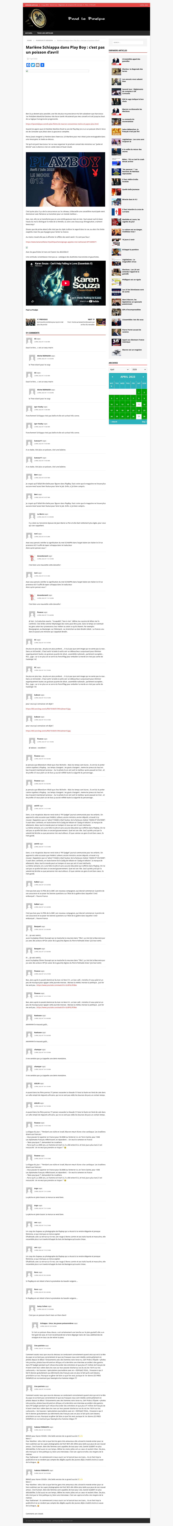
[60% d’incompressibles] (116, 312)
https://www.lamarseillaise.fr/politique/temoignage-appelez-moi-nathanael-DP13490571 (61, 242)
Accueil (28, 33)
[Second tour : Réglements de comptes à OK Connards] (116, 91)
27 (128, 416)
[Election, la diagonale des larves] (116, 71)
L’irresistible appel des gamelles (131, 60)
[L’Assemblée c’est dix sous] (116, 322)
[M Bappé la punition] (116, 252)
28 (133, 416)
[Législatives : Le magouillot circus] (116, 262)
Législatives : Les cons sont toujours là (133, 140)
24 (112, 416)
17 (112, 410)
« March (114, 422)
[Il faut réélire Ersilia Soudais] (116, 181)
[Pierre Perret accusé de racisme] (116, 332)
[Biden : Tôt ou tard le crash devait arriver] (116, 161)
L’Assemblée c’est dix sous (132, 320)
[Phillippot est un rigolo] (116, 282)
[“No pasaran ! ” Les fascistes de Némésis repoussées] (116, 171)
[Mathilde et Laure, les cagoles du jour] (116, 221)
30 (144, 416)
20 (128, 410)
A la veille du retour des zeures (132, 150)
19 (122, 410)
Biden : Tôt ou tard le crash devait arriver (133, 160)
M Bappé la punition (130, 249)
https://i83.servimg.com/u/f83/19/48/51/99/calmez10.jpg (48, 709)
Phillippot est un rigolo (131, 279)
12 (122, 404)
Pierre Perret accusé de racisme (131, 331)
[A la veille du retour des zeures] (116, 151)
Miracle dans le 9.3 (129, 199)
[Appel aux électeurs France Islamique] (116, 342)
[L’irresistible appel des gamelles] (116, 61)
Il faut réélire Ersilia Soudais (130, 180)
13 (128, 404)
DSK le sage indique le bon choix (133, 100)
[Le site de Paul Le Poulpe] (86, 29)
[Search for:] (128, 43)
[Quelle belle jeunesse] (116, 191)
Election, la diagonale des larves (132, 70)
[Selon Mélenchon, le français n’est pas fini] (116, 131)
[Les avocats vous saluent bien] (116, 81)
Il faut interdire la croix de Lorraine (132, 210)
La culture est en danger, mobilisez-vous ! (132, 230)
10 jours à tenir (128, 239)
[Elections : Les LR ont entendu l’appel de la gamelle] (116, 272)
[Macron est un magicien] (116, 352)
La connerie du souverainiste (128, 120)
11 (117, 404)
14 (133, 404)
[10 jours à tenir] (116, 242)
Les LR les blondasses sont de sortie (133, 290)
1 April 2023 (33, 59)
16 (144, 404)
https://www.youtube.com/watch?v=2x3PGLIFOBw (57, 985)
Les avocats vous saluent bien (132, 80)
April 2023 (128, 376)
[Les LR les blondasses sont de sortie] (116, 292)
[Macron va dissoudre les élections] (116, 111)
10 (112, 404)
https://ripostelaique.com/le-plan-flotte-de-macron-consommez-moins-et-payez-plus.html (62, 124)
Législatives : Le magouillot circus (129, 260)
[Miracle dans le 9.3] (116, 201)
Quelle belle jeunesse (130, 189)
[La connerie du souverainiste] (116, 121)
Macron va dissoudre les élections (132, 110)
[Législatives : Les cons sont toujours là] (116, 141)
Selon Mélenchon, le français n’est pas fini (130, 130)
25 (117, 416)
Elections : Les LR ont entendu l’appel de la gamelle (130, 271)
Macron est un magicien (132, 350)
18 (117, 410)
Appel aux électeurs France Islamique (133, 341)
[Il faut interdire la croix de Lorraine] (116, 211)
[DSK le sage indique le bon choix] (116, 101)
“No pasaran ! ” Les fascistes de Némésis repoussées (130, 171)
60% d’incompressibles (131, 309)
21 (133, 410)
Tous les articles (45, 33)
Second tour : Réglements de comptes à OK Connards (132, 91)
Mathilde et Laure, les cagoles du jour (131, 220)
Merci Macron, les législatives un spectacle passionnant (132, 301)
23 (144, 410)
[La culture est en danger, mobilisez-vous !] (116, 232)
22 (139, 410)
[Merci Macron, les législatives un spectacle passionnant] (116, 302)
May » (144, 422)
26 (122, 416)
